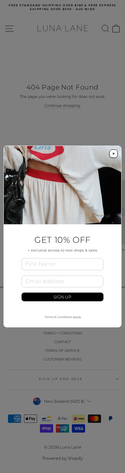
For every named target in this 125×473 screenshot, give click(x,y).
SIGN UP (62, 297)
